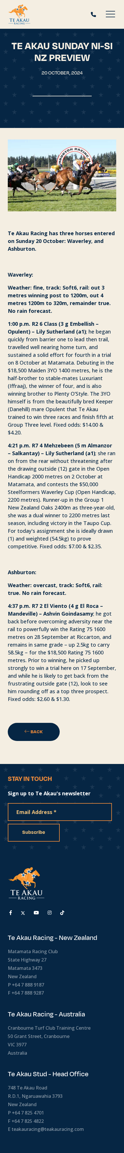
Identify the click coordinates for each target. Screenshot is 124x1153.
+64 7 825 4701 (28, 1113)
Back (36, 732)
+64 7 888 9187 (28, 985)
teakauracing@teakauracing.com (48, 1129)
